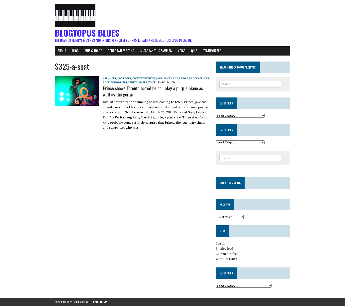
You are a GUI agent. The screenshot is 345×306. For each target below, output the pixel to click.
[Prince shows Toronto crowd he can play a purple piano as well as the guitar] (77, 103)
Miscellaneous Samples (156, 50)
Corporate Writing (121, 50)
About (62, 50)
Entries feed (224, 248)
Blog (75, 50)
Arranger (109, 78)
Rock (106, 82)
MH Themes (102, 302)
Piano (168, 78)
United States (137, 82)
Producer (196, 78)
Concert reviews (143, 78)
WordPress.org (226, 258)
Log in (220, 243)
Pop (175, 78)
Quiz (194, 50)
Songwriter (119, 82)
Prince (183, 78)
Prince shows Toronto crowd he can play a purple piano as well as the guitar (153, 91)
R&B (206, 78)
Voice (181, 50)
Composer (124, 78)
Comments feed (227, 253)
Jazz (159, 78)
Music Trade (93, 50)
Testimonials (212, 50)
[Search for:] (250, 84)
